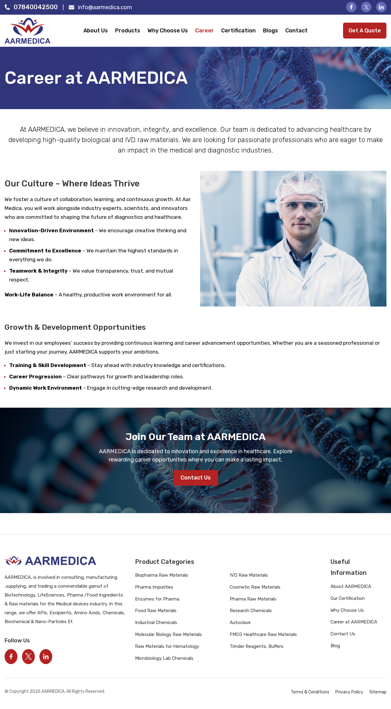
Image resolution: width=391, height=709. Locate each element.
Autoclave (240, 622)
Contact (296, 30)
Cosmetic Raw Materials (255, 587)
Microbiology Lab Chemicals (164, 658)
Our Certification (348, 598)
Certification (238, 30)
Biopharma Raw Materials (161, 575)
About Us (95, 30)
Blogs (270, 30)
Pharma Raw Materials (253, 599)
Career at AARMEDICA (354, 622)
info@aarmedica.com (105, 7)
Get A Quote (365, 30)
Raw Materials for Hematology (167, 646)
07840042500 (36, 7)
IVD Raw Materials (249, 575)
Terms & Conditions (310, 692)
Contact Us (196, 477)
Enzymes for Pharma (157, 599)
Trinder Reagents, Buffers (256, 646)
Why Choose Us (168, 30)
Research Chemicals (251, 610)
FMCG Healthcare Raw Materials (263, 634)
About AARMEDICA (351, 586)
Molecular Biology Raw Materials (168, 634)
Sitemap (377, 692)
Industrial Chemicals (156, 622)
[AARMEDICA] (32, 31)
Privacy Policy (349, 692)
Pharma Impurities (154, 587)
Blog (335, 645)
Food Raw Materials (156, 610)
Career (204, 30)
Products (127, 30)
